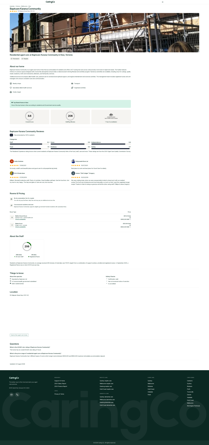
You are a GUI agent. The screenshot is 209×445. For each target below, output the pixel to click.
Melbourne (24, 6)
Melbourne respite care (106, 383)
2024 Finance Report (60, 386)
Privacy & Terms (59, 394)
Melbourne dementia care (107, 399)
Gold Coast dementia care (107, 405)
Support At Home (59, 381)
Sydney (150, 381)
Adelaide (150, 392)
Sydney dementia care (106, 397)
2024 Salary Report (60, 383)
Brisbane (150, 386)
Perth (149, 394)
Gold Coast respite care (107, 389)
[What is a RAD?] (130, 219)
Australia (12, 6)
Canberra (189, 381)
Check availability (20, 219)
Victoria (18, 6)
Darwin (189, 394)
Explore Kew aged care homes (19, 335)
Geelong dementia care (106, 402)
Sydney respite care (106, 381)
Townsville (190, 392)
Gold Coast (151, 389)
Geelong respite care (106, 386)
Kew (30, 6)
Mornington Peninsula (193, 406)
